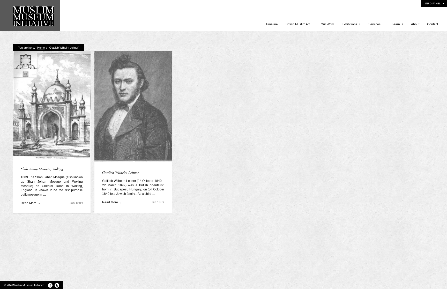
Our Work (327, 24)
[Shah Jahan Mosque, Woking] (52, 105)
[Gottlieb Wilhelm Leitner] (133, 107)
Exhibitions (351, 24)
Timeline (272, 24)
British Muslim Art (299, 24)
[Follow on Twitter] (57, 285)
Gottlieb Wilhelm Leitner (120, 172)
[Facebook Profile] (50, 285)
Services (376, 24)
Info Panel (433, 3)
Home (41, 47)
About (415, 24)
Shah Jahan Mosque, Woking (42, 168)
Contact (432, 24)
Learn (397, 24)
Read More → (30, 203)
